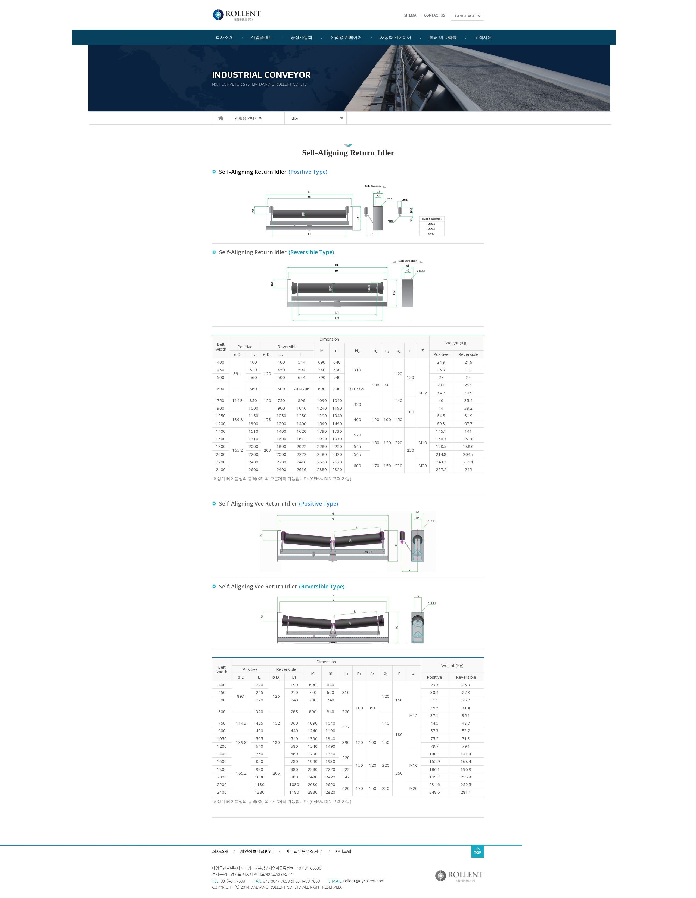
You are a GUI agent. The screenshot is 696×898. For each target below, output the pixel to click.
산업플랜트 (262, 37)
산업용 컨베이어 (249, 118)
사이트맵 (343, 851)
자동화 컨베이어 (395, 37)
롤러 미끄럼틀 (442, 37)
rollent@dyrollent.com (363, 880)
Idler (294, 118)
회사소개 (224, 37)
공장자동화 (301, 37)
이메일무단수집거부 (303, 851)
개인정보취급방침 (256, 851)
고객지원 (483, 37)
